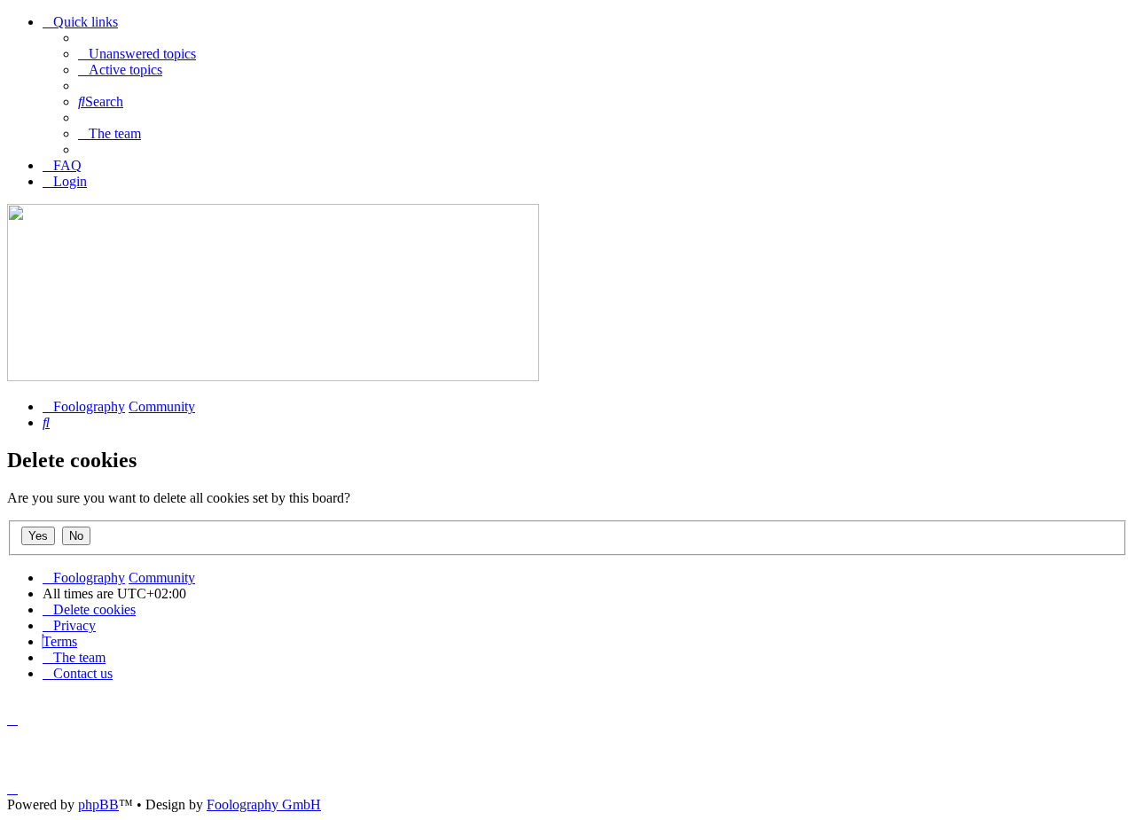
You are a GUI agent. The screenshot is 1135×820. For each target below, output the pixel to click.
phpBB (98, 804)
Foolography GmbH (264, 804)
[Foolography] (273, 376)
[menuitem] (137, 53)
